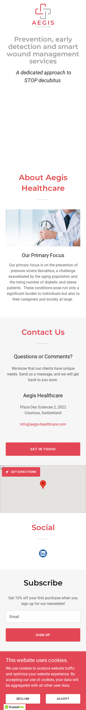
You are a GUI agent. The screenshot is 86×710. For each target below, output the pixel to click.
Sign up (43, 635)
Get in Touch (43, 449)
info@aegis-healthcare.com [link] (43, 424)
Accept (63, 698)
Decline (23, 698)
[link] (43, 15)
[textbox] (43, 616)
